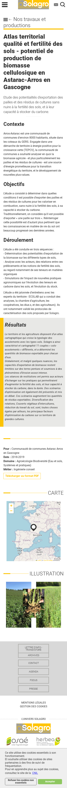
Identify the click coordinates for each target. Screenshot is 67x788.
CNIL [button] (35, 773)
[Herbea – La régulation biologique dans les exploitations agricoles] (48, 741)
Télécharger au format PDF (22, 476)
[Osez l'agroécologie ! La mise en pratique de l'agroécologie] (17, 741)
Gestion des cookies (33, 706)
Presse (33, 688)
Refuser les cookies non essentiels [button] (21, 781)
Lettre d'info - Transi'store (33, 648)
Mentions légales (33, 702)
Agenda (33, 671)
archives (33, 655)
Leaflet (39, 560)
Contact (33, 663)
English (56, 4)
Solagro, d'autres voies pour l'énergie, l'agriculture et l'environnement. (33, 4)
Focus (33, 680)
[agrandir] (33, 604)
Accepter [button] (50, 781)
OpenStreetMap (48, 560)
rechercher (62, 4)
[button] (34, 527)
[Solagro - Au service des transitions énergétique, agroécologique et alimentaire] (33, 728)
